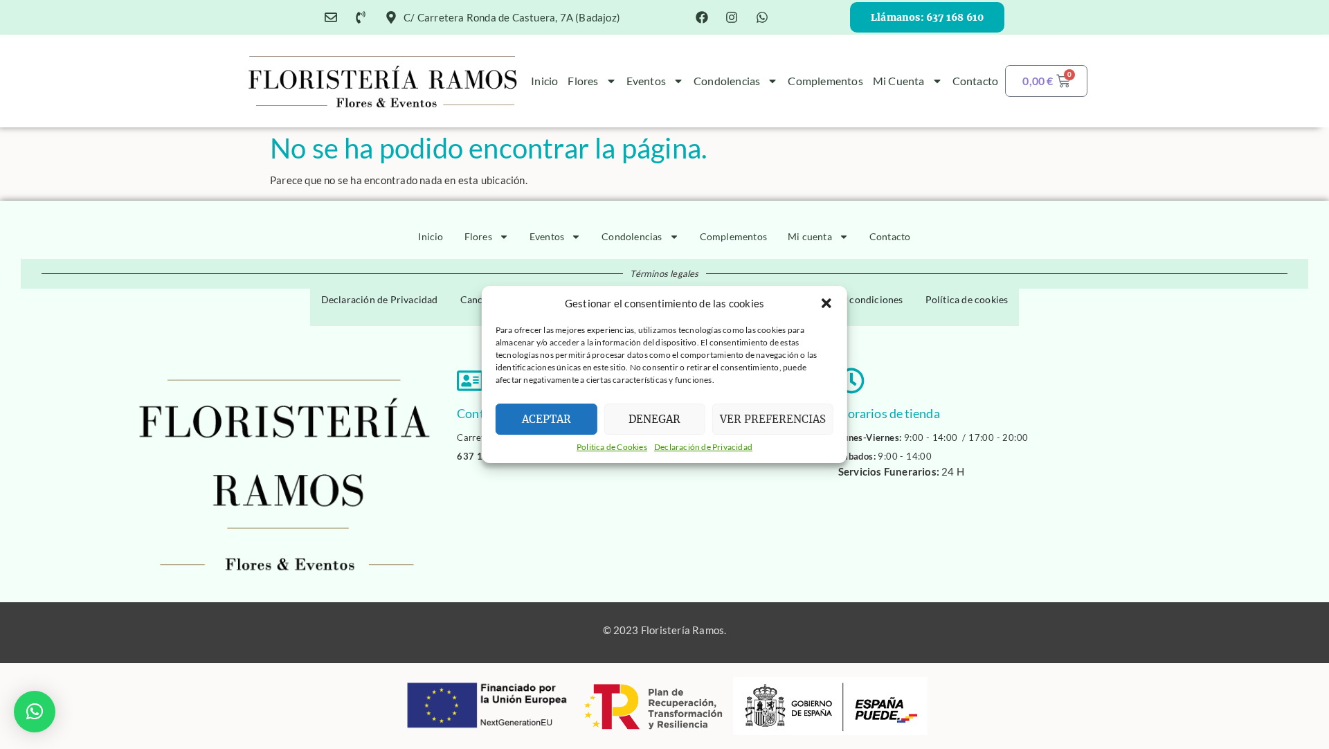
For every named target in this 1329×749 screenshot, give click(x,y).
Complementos (825, 80)
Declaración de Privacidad (703, 447)
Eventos (646, 80)
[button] (826, 303)
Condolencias (727, 80)
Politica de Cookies (612, 447)
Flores (583, 80)
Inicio (544, 80)
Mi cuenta (899, 80)
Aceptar (546, 419)
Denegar (654, 419)
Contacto (975, 80)
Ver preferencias (773, 419)
